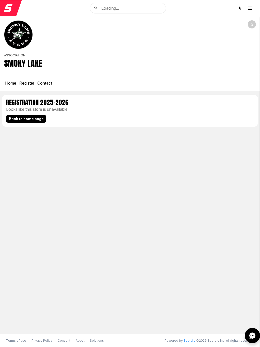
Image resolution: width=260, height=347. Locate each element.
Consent (64, 340)
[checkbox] (252, 24)
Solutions (97, 340)
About (80, 340)
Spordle (190, 340)
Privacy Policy (41, 340)
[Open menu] (250, 8)
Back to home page (26, 119)
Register (26, 83)
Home (10, 83)
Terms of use (16, 340)
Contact (44, 83)
